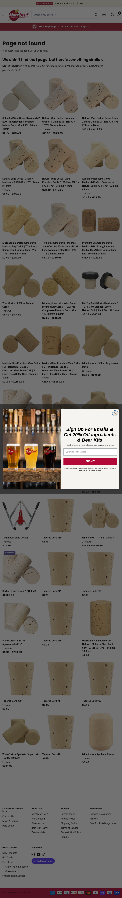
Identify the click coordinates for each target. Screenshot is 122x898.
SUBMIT (90, 461)
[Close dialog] (115, 413)
